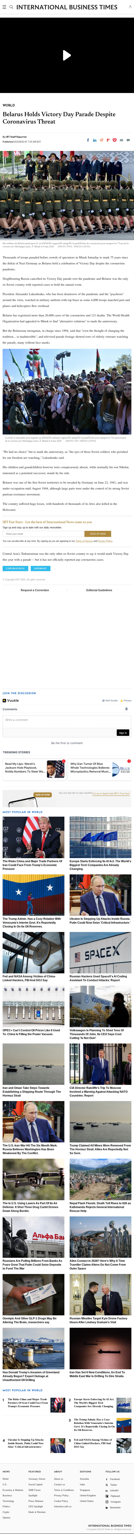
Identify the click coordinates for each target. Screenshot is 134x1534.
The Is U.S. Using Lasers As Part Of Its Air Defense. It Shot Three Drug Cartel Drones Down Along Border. (30, 1207)
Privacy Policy (105, 541)
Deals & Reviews (37, 1512)
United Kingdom (88, 1495)
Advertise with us (63, 1506)
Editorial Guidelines (99, 590)
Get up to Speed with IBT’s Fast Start (111, 793)
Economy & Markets (13, 1490)
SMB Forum (34, 1490)
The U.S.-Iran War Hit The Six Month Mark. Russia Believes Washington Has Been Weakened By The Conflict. (30, 1149)
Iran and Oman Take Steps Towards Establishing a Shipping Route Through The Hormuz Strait (32, 1091)
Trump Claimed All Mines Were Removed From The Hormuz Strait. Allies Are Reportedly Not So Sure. (100, 1149)
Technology (8, 1501)
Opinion (6, 1517)
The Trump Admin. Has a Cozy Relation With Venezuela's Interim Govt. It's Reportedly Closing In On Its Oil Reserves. (32, 922)
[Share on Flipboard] (108, 140)
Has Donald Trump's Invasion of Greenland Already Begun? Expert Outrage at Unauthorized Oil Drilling (31, 1376)
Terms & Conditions (64, 1490)
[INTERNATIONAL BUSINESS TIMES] (67, 7)
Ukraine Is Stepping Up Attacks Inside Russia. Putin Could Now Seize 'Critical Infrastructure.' (26, 1443)
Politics (6, 1506)
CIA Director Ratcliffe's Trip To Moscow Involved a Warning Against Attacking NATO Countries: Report (99, 1091)
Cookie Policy (61, 1501)
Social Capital (35, 1484)
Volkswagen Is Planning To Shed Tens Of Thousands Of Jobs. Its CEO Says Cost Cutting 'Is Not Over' (97, 1034)
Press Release (35, 1501)
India (82, 1484)
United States (87, 1501)
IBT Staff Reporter (16, 136)
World (5, 1479)
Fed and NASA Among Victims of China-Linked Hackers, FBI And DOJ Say (93, 1443)
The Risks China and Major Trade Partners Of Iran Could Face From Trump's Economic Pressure (32, 865)
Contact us (59, 1484)
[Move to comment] (128, 140)
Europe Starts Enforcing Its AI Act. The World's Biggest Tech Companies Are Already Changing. (100, 865)
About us (58, 1479)
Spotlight (32, 1495)
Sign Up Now (43, 795)
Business (7, 1495)
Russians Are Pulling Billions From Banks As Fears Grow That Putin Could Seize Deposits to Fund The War (32, 1264)
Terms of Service (84, 541)
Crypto (6, 1512)
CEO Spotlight (35, 1506)
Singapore (85, 1490)
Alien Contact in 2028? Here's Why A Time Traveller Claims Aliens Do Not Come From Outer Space (98, 1264)
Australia (84, 1479)
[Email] (121, 140)
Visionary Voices (36, 1479)
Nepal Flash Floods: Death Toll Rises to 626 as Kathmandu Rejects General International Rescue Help (100, 1207)
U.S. (5, 1484)
